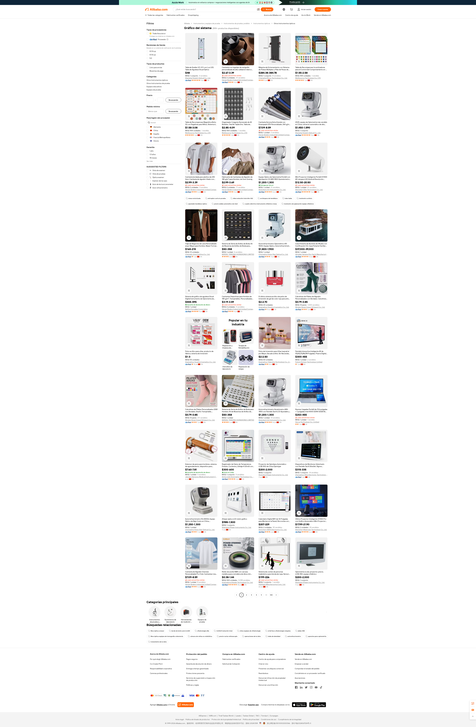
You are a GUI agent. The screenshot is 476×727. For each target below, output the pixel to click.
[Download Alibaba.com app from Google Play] (317, 704)
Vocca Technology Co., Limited (307, 422)
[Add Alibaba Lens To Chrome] (185, 704)
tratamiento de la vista (159, 642)
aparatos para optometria (317, 636)
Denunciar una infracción (268, 685)
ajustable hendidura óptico (197, 204)
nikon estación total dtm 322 (243, 198)
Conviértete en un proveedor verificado (310, 673)
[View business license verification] (260, 723)
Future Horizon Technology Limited (308, 362)
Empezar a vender (302, 664)
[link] (473, 703)
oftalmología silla (203, 631)
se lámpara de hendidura (269, 198)
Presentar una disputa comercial (271, 669)
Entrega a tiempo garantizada (197, 669)
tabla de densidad (274, 636)
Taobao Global (248, 716)
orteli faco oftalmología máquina (279, 631)
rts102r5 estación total (224, 631)
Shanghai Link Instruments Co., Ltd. (272, 190)
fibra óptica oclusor (157, 631)
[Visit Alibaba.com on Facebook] (296, 687)
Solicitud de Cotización (231, 664)
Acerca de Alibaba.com (159, 654)
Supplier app (253, 705)
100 (271, 595)
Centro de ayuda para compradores (272, 659)
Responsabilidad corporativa (161, 669)
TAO (257, 716)
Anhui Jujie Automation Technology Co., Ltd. (238, 477)
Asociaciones (300, 678)
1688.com (212, 716)
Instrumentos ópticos (261, 23)
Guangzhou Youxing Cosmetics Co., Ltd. (274, 307)
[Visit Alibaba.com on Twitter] (306, 687)
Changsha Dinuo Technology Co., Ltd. (273, 78)
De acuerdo (173, 100)
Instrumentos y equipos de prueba (206, 23)
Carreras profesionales (159, 673)
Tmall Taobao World (225, 716)
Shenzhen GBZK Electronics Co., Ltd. (273, 530)
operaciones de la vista (253, 636)
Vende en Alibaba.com (303, 659)
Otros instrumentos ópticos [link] (284, 23)
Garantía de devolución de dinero (199, 664)
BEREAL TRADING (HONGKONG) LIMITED (238, 254)
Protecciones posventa (195, 673)
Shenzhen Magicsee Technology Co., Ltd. (311, 530)
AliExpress (203, 716)
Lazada (238, 716)
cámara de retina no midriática (201, 636)
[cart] (292, 10)
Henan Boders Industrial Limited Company (238, 80)
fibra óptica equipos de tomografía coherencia (167, 636)
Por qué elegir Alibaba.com (160, 659)
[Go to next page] (276, 595)
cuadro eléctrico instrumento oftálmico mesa (261, 204)
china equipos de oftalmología (250, 631)
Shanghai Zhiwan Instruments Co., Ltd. (273, 475)
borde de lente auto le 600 (180, 631)
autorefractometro (294, 636)
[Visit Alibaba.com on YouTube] (316, 687)
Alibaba (187, 23)
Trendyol (264, 716)
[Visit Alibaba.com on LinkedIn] (301, 687)
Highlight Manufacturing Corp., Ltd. (272, 584)
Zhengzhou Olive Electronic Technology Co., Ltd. (311, 475)
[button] (258, 9)
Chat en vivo (263, 664)
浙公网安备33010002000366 (278, 723)
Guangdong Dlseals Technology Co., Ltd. (237, 582)
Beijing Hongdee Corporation (196, 309)
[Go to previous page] (236, 595)
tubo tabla (288, 198)
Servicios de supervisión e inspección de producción (200, 679)
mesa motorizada (194, 198)
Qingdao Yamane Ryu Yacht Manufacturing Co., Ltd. (311, 254)
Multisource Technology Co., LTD (308, 78)
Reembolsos (263, 673)
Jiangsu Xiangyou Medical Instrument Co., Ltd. (201, 477)
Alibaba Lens (162, 705)
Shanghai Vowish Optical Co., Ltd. (197, 78)
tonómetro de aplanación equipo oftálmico (299, 204)
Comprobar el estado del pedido (307, 669)
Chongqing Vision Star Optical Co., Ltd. (273, 254)
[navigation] (164, 309)
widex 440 (301, 631)
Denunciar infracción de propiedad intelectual (272, 679)
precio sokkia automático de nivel (226, 204)
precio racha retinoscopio (228, 636)
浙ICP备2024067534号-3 (301, 723)
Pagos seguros (192, 659)
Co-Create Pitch (156, 664)
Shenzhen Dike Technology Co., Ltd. (309, 190)
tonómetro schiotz (305, 198)
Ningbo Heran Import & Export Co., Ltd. (310, 307)
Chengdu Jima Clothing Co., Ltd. (197, 254)
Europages (274, 716)
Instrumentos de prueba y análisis (237, 23)
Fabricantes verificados (231, 659)
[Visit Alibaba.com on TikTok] (321, 687)
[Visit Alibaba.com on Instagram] (311, 687)
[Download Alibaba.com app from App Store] (299, 704)
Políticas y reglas (192, 685)
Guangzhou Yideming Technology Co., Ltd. (275, 362)
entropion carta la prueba (217, 198)
